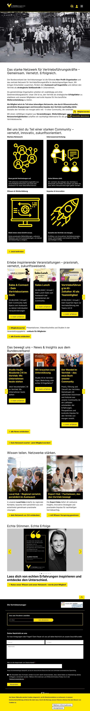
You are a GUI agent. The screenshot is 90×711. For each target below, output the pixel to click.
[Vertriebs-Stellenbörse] (72, 6)
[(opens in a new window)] (72, 605)
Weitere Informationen (62, 705)
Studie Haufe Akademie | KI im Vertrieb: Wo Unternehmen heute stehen (18, 375)
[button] (6, 297)
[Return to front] (16, 6)
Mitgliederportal (77, 6)
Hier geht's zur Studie (14, 365)
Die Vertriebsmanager (16, 605)
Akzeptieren (58, 708)
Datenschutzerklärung (16, 679)
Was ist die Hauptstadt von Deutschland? (20, 662)
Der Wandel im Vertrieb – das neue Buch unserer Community (69, 375)
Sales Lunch (42, 284)
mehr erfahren (18, 317)
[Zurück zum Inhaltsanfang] (82, 598)
